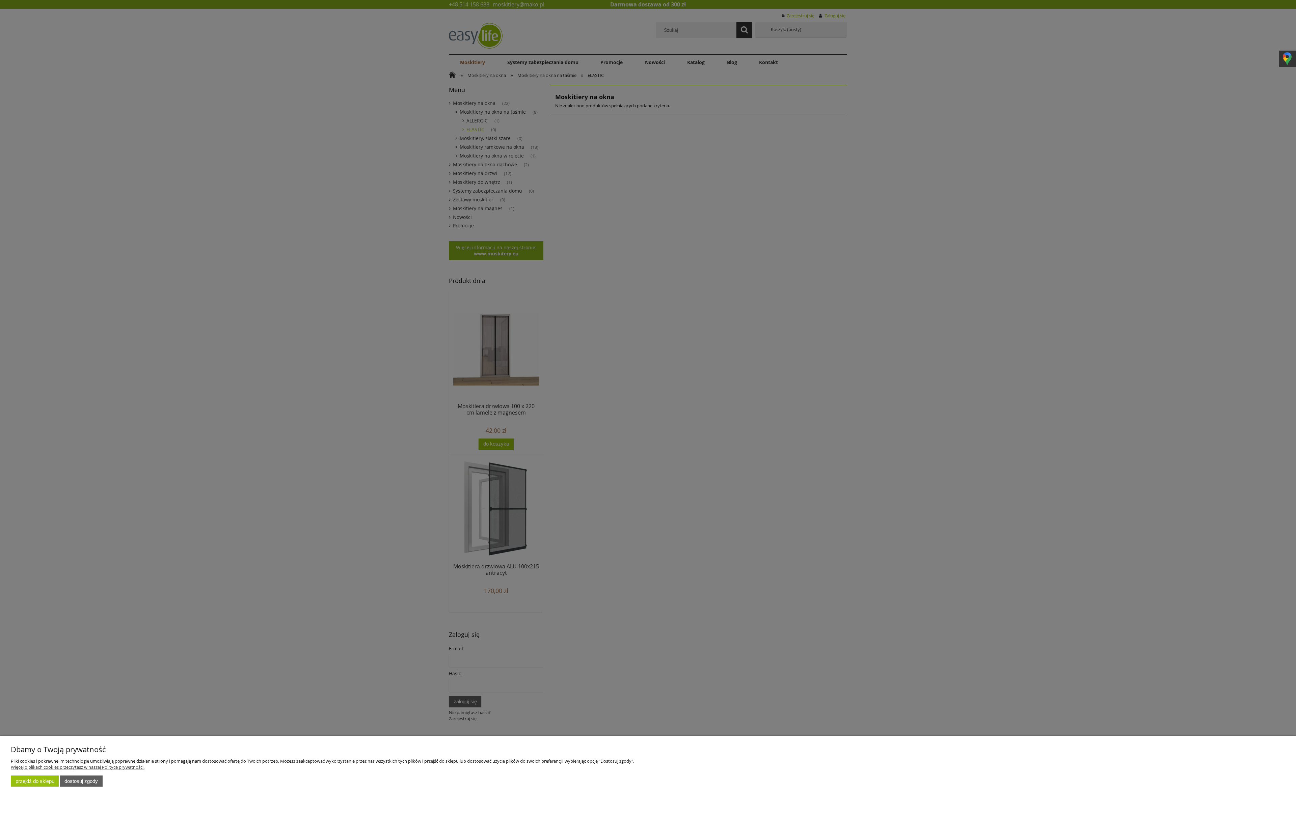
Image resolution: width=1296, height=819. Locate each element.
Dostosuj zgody (81, 781)
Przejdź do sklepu (35, 781)
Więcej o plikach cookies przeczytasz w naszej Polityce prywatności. (77, 767)
